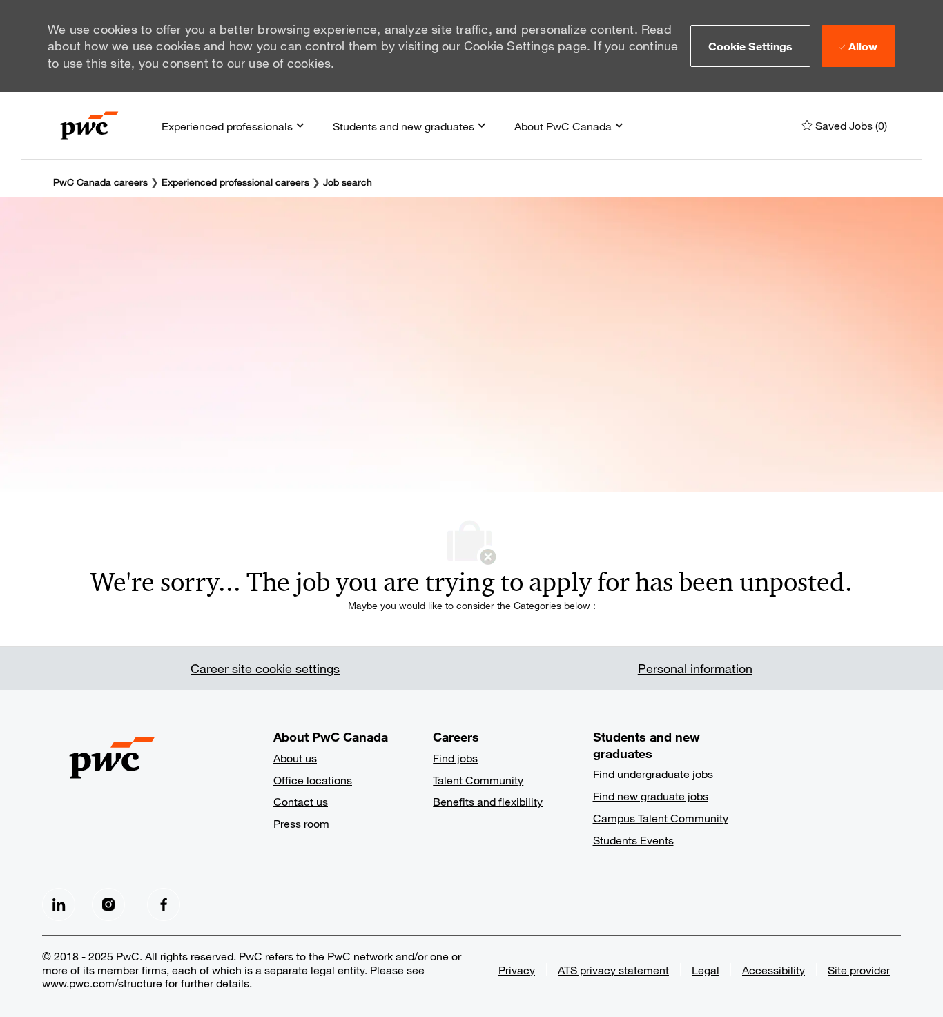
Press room (301, 823)
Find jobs (455, 757)
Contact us (300, 801)
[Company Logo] (89, 126)
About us (295, 757)
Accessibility (773, 969)
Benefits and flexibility (488, 801)
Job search (347, 182)
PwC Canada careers (100, 182)
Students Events (633, 839)
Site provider (859, 969)
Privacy (516, 969)
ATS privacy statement (613, 969)
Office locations (312, 779)
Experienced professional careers (235, 182)
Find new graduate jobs (650, 795)
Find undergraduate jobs (653, 773)
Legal (705, 969)
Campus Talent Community (660, 817)
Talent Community (478, 779)
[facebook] (58, 904)
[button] (750, 45)
